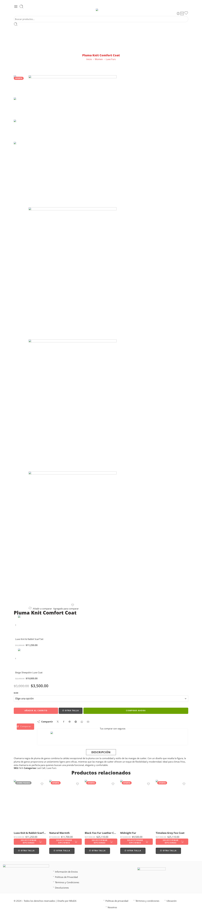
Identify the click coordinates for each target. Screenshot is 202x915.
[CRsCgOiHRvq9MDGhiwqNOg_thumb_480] (21, 86)
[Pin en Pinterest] (69, 722)
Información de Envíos (66, 871)
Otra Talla (28, 850)
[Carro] (182, 13)
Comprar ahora (136, 710)
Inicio (89, 59)
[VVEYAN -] (101, 10)
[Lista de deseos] (186, 13)
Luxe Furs (111, 59)
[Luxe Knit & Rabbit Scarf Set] (16, 626)
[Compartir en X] (58, 722)
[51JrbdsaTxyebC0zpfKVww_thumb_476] (73, 273)
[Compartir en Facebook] (64, 722)
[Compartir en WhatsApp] (82, 722)
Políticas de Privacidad (66, 877)
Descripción (101, 752)
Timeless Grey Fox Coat (170, 833)
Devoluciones (62, 887)
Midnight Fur (128, 833)
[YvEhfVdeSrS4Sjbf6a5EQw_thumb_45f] (73, 405)
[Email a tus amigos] (88, 722)
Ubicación (172, 900)
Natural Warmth (59, 833)
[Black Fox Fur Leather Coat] (101, 804)
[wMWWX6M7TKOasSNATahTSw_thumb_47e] (73, 537)
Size (16, 693)
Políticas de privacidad (116, 900)
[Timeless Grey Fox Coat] (172, 804)
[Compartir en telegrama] (76, 722)
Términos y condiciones (147, 900)
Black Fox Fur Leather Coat (101, 833)
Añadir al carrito (36, 710)
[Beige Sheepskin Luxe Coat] (16, 659)
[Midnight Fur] (136, 804)
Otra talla (72, 710)
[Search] (21, 6)
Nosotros (112, 907)
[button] (71, 710)
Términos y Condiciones (67, 882)
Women (99, 59)
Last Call (41, 768)
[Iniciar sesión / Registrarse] (178, 13)
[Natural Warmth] (65, 804)
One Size (21, 824)
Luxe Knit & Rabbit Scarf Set (30, 833)
